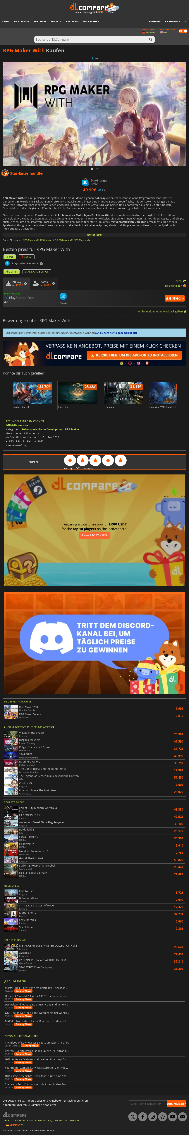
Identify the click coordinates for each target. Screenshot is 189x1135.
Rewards (56, 21)
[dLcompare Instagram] (151, 1117)
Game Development (51, 429)
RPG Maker (72, 429)
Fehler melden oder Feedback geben (161, 311)
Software (40, 21)
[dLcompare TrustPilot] (161, 1117)
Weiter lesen (94, 234)
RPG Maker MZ (31, 240)
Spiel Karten (22, 21)
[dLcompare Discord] (181, 1117)
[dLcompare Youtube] (171, 1117)
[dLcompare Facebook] (141, 1117)
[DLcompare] (15, 1114)
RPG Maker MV (82, 240)
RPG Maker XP (48, 240)
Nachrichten (91, 21)
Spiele (6, 21)
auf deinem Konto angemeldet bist (116, 332)
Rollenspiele (29, 429)
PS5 (11, 256)
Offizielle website (17, 425)
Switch (28, 256)
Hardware (72, 21)
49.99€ (174, 298)
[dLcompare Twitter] (131, 1117)
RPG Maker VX (65, 240)
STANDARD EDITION (37, 271)
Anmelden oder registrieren (166, 21)
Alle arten (12, 271)
